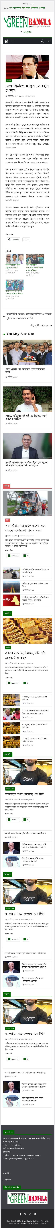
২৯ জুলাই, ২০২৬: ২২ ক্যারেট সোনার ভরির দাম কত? (34, 740)
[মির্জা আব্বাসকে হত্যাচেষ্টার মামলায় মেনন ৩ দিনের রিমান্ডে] (35, 259)
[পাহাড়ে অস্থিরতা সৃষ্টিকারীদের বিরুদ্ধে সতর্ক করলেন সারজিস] (27, 388)
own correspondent (28, 96)
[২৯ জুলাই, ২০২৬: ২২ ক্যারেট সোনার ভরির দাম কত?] (11, 742)
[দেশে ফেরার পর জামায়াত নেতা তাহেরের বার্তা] (27, 342)
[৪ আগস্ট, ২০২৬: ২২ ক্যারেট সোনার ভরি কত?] (11, 700)
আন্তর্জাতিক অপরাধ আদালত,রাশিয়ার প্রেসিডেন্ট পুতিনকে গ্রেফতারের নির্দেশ (29, 316)
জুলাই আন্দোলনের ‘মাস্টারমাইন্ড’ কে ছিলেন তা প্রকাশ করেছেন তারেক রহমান (27, 464)
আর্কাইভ (8, 1173)
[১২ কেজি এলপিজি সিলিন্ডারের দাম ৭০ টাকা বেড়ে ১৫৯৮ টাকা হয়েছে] (11, 714)
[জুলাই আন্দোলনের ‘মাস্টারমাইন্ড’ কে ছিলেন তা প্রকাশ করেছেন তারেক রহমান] (27, 435)
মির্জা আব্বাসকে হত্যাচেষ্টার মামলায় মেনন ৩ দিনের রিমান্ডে (34, 268)
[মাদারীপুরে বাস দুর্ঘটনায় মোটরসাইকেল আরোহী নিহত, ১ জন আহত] (11, 601)
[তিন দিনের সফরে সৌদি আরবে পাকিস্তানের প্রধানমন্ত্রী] (11, 862)
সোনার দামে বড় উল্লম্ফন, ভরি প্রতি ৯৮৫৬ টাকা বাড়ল (25, 655)
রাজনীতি (9, 81)
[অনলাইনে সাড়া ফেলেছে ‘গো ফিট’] (27, 772)
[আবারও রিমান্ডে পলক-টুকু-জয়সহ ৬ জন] (14, 259)
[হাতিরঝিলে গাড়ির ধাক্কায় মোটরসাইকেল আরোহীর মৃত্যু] (11, 573)
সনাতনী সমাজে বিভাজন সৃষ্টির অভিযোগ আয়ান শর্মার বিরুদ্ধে (25, 833)
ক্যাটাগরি (8, 1180)
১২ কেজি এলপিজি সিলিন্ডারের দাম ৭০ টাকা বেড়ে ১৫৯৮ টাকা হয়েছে (35, 712)
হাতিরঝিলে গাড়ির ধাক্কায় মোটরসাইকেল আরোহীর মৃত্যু (35, 571)
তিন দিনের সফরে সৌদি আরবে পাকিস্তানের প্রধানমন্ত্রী (27, 8)
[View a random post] (49, 41)
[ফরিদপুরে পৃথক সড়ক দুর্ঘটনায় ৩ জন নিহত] (11, 587)
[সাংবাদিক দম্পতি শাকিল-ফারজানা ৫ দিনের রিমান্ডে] (14, 285)
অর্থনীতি (8, 648)
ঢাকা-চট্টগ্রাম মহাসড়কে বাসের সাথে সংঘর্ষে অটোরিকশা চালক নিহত (25, 528)
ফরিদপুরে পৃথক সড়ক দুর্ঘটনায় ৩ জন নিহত (35, 585)
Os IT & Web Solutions (37, 1224)
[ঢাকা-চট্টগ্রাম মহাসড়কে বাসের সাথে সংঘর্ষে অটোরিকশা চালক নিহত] (27, 503)
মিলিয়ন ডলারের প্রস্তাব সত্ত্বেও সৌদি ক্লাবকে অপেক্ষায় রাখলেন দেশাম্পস (34, 846)
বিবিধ (7, 520)
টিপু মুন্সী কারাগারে (39, 326)
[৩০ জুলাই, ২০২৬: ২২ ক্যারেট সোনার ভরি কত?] (11, 728)
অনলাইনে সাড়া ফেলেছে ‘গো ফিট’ (24, 794)
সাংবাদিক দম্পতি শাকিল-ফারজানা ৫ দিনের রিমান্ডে (14, 292)
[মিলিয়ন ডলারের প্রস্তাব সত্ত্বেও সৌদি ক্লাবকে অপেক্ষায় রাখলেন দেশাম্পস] (11, 848)
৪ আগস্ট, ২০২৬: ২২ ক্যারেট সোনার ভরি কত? (34, 698)
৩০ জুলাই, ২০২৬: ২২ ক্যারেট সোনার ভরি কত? (35, 726)
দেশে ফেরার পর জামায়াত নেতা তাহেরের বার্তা (25, 371)
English (27, 32)
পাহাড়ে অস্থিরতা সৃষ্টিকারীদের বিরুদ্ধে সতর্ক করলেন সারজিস (26, 417)
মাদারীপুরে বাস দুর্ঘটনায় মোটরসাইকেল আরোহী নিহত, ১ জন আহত (35, 599)
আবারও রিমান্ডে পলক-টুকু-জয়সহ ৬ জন (13, 266)
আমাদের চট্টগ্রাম (10, 789)
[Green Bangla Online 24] (6, 41)
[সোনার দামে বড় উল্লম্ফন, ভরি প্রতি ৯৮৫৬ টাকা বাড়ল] (27, 630)
